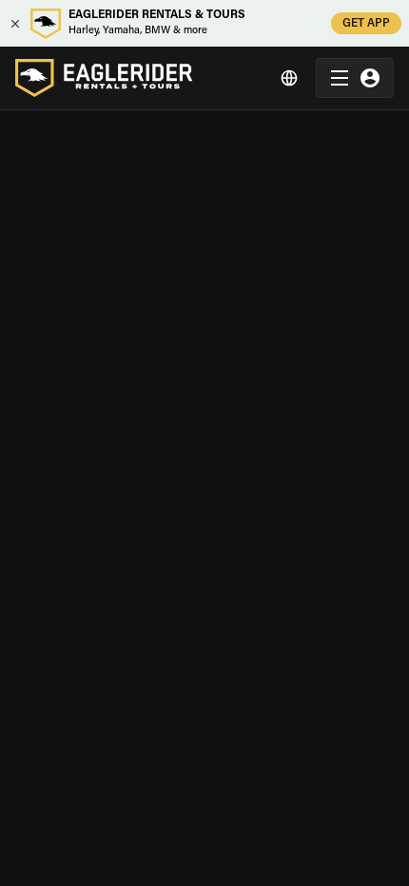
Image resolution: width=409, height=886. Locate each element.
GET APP (366, 23)
